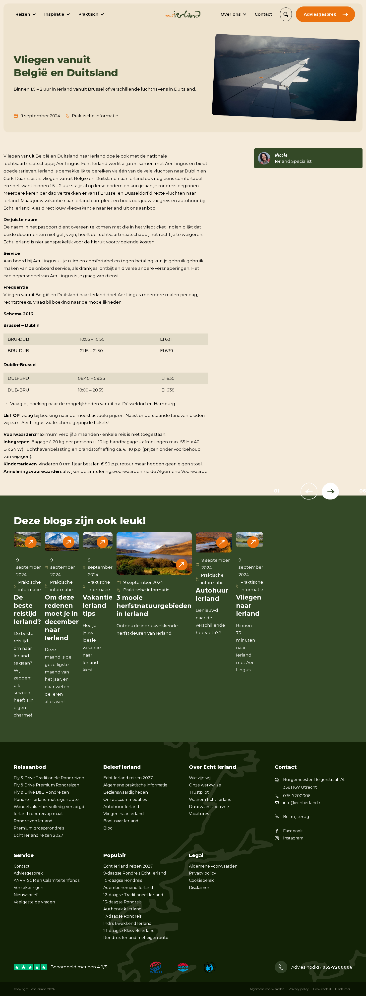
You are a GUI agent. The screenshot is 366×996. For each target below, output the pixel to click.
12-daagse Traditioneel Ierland (133, 894)
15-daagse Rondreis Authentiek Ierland (122, 906)
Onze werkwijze (205, 785)
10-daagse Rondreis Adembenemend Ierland (128, 884)
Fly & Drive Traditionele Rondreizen (49, 777)
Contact (22, 866)
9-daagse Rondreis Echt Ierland (134, 873)
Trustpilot (199, 792)
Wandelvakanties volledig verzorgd (49, 806)
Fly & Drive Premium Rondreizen (46, 785)
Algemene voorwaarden (213, 866)
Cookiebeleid (202, 880)
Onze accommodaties (125, 799)
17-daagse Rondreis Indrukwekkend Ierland (127, 920)
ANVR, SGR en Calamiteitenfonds (46, 880)
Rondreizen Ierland (33, 821)
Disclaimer (199, 887)
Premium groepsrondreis (39, 828)
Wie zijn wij (200, 777)
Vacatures (199, 813)
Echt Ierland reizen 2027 (38, 835)
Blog (108, 828)
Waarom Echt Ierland (210, 799)
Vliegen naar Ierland (123, 813)
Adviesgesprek (28, 873)
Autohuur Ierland (121, 806)
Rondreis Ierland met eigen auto (46, 799)
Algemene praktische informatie (135, 785)
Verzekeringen (28, 887)
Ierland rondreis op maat (38, 813)
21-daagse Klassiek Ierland (129, 930)
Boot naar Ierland (120, 821)
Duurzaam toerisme (209, 806)
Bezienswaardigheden (125, 792)
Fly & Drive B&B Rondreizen (41, 792)
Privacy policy (202, 873)
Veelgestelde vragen (34, 902)
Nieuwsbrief (26, 894)
